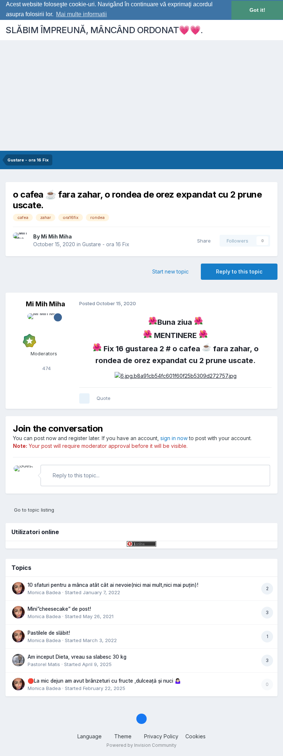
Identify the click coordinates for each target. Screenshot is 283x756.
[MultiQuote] (84, 398)
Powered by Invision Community (141, 745)
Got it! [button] (257, 10)
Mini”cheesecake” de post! (59, 609)
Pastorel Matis (44, 664)
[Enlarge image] (176, 375)
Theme (123, 736)
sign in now (174, 438)
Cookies (195, 736)
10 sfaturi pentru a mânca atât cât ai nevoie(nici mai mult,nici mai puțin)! (113, 585)
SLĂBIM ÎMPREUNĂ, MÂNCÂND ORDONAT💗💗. (104, 30)
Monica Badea (44, 592)
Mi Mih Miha (56, 236)
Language (90, 736)
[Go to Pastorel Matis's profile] (18, 660)
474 (46, 368)
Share (202, 241)
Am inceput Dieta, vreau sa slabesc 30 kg (77, 657)
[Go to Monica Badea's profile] (18, 588)
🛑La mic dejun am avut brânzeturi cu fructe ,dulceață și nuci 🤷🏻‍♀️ (104, 681)
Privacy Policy (161, 736)
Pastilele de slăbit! (49, 633)
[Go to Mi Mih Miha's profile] (21, 241)
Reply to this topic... (75, 475)
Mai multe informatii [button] (81, 14)
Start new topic (170, 271)
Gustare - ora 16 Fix (105, 244)
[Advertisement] (141, 95)
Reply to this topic (239, 271)
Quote (104, 398)
